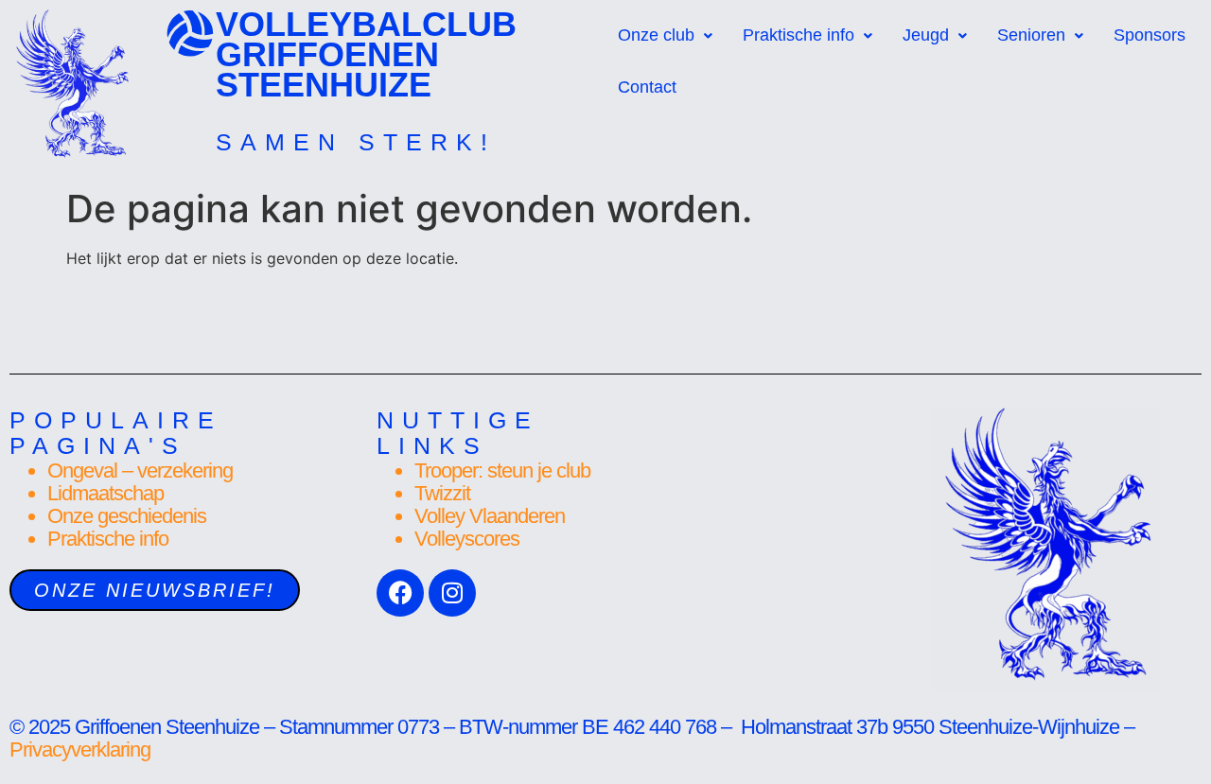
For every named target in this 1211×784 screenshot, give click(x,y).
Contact (647, 87)
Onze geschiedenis (126, 516)
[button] (665, 35)
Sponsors (1149, 35)
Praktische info (798, 35)
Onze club (656, 35)
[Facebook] (400, 593)
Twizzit (442, 493)
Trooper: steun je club (502, 470)
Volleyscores (466, 538)
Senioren (1031, 35)
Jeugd (926, 35)
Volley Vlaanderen (489, 516)
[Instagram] (452, 593)
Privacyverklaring (82, 749)
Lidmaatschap (105, 493)
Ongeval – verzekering (140, 470)
